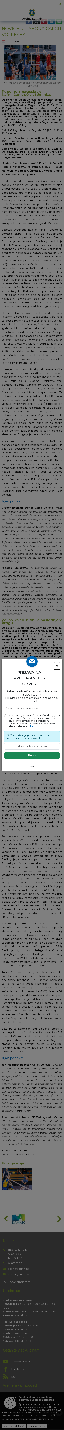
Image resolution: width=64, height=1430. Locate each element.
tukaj (30, 726)
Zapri (32, 766)
